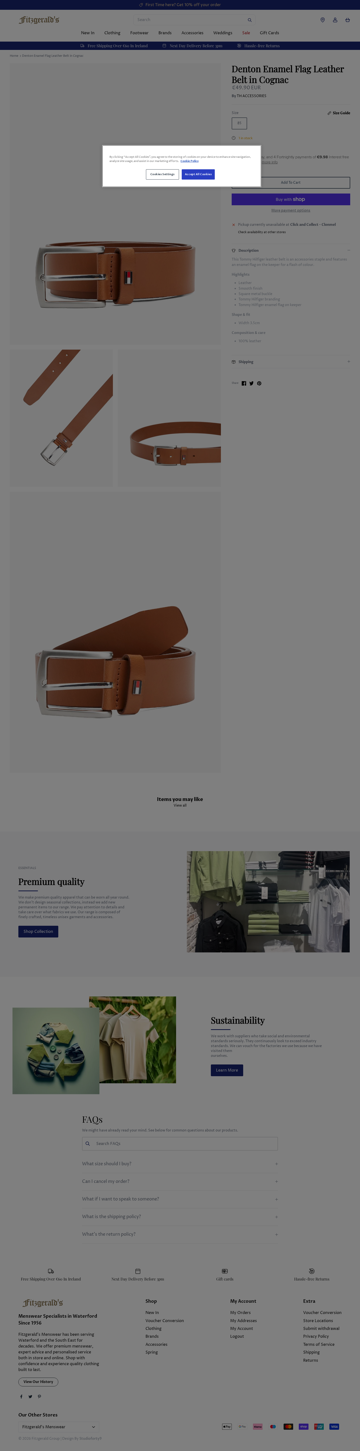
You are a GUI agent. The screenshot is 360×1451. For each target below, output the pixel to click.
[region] (181, 166)
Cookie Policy (189, 161)
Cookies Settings (162, 174)
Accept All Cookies (198, 174)
